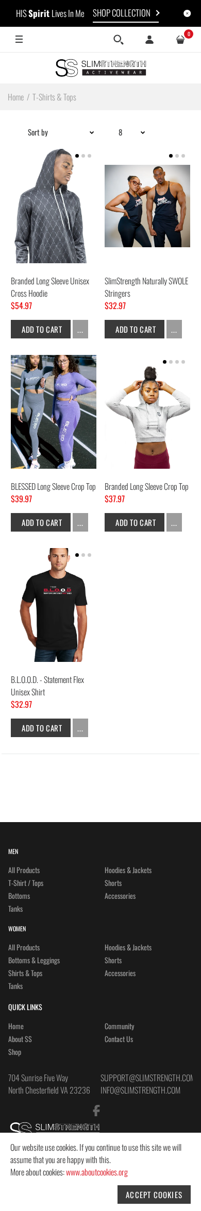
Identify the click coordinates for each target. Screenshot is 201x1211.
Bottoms (19, 895)
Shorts (113, 882)
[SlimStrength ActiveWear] (100, 68)
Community (119, 1025)
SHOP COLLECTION (121, 12)
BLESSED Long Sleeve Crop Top (53, 486)
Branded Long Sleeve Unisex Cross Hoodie (50, 287)
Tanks (15, 908)
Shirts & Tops (25, 972)
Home (16, 1025)
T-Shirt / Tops (25, 882)
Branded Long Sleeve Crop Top (147, 486)
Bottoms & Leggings (34, 959)
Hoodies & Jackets (128, 869)
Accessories (120, 895)
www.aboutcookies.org (97, 1172)
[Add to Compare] (29, 245)
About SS (20, 1038)
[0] (180, 40)
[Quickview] (80, 245)
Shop (14, 1051)
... (80, 329)
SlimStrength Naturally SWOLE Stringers (146, 287)
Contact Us (119, 1038)
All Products (24, 869)
